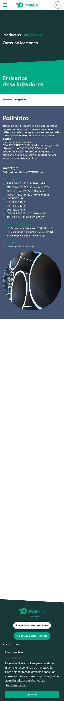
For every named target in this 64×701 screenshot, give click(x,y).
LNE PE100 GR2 (16, 202)
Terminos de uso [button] (16, 685)
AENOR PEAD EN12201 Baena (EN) (27, 213)
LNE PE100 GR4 (16, 206)
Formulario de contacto (32, 625)
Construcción (13, 658)
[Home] (27, 5)
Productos (12, 35)
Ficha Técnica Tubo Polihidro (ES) (27, 236)
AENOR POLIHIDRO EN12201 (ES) (26, 217)
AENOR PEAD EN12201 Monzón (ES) (28, 195)
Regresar (20, 99)
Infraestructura (14, 652)
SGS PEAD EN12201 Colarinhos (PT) (28, 187)
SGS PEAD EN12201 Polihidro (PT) (26, 183)
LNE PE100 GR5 (16, 210)
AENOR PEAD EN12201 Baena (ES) (27, 191)
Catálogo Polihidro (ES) (20, 246)
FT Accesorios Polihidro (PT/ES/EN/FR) (30, 228)
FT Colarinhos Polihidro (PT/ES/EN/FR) (30, 232)
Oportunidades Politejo (32, 636)
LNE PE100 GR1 (15, 198)
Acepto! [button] (32, 694)
